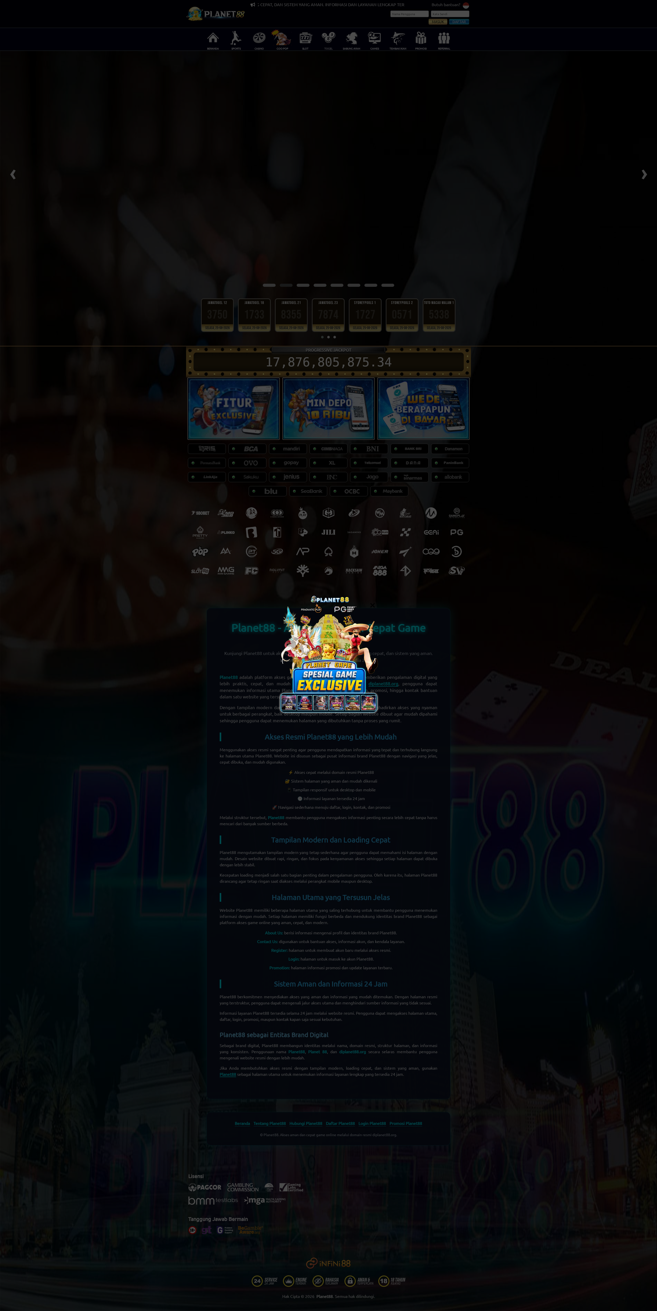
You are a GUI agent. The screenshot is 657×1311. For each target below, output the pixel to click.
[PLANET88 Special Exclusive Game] (328, 655)
